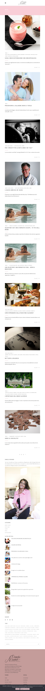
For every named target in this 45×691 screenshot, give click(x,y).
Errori (37, 629)
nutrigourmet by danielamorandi (17, 54)
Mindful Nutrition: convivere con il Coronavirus (19, 583)
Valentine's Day (21, 225)
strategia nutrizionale (28, 636)
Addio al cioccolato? (11, 438)
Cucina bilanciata (13, 265)
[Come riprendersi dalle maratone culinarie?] (22, 294)
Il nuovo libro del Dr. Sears (14, 190)
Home (6, 11)
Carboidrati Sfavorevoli (10, 627)
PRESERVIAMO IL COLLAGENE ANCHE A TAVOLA (18, 105)
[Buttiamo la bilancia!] (22, 338)
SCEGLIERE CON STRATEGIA (16, 545)
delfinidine (15, 629)
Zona (25, 436)
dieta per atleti (18, 145)
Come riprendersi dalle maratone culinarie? (19, 313)
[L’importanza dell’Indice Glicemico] (18, 380)
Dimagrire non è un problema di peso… (18, 570)
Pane (38, 634)
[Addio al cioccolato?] (22, 421)
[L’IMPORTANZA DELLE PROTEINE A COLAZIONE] (7, 579)
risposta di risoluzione (13, 56)
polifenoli (7, 636)
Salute (21, 636)
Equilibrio (20, 354)
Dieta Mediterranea (19, 188)
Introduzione (30, 631)
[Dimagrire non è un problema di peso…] (7, 572)
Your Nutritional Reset (30, 225)
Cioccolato (17, 436)
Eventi (6, 528)
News (6, 103)
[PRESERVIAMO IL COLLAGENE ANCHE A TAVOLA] (22, 86)
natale (25, 632)
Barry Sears (7, 188)
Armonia (7, 354)
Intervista (24, 631)
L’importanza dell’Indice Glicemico (16, 396)
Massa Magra (32, 354)
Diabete (15, 392)
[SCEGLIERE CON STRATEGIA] (7, 547)
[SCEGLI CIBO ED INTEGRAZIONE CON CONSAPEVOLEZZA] (22, 32)
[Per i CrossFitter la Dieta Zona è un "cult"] (22, 131)
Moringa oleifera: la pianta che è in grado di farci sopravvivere (22, 589)
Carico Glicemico (9, 392)
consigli (37, 627)
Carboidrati (12, 436)
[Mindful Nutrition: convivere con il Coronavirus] (7, 585)
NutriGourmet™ (23, 634)
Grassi (22, 436)
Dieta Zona (7, 54)
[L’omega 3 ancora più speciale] (7, 609)
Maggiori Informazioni (25, 688)
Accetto (17, 688)
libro (30, 188)
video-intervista (19, 637)
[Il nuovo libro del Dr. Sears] (22, 173)
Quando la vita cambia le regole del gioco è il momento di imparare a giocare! (25, 595)
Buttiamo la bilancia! (12, 358)
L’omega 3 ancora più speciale (16, 605)
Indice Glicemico (26, 392)
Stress (36, 354)
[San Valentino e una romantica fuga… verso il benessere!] (20, 253)
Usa (14, 637)
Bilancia (15, 354)
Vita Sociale (33, 637)
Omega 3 (34, 634)
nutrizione (27, 54)
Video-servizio (26, 637)
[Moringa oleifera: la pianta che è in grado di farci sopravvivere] (7, 592)
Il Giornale (10, 631)
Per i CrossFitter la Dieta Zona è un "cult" (19, 148)
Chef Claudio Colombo (29, 627)
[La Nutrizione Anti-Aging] (7, 566)
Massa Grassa (26, 354)
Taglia (6, 356)
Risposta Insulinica (22, 394)
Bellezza (11, 354)
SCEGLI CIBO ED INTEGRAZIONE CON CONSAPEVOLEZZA (20, 58)
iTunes (35, 631)
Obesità (11, 394)
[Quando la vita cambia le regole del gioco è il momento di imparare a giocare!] (7, 600)
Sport (23, 145)
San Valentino (21, 265)
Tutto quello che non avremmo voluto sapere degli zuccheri (21, 557)
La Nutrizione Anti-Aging (15, 564)
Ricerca (15, 394)
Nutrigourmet (8, 532)
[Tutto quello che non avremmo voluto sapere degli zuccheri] (7, 560)
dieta (20, 629)
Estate (6, 631)
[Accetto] (43, 687)
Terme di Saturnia (13, 225)
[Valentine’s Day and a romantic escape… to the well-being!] (20, 213)
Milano (22, 632)
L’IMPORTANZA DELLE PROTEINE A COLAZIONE (19, 576)
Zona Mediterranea (9, 639)
